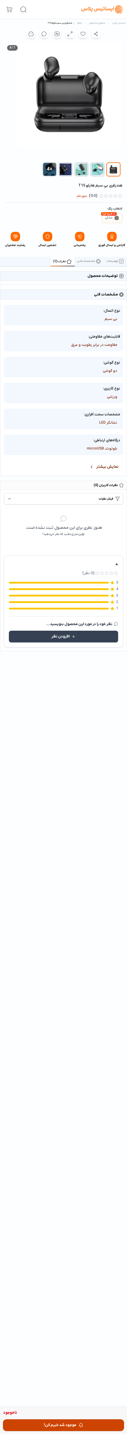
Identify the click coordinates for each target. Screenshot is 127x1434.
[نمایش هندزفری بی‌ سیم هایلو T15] (113, 169)
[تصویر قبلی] (118, 101)
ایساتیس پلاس (118, 23)
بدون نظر (81, 196)
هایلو (79, 23)
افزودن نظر (60, 636)
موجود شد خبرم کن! (60, 1425)
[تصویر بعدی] (9, 101)
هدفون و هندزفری (97, 23)
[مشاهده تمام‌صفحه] (70, 34)
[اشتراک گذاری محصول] (96, 34)
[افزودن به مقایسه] (57, 34)
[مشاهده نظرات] (44, 34)
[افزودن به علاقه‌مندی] (83, 34)
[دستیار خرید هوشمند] (31, 34)
